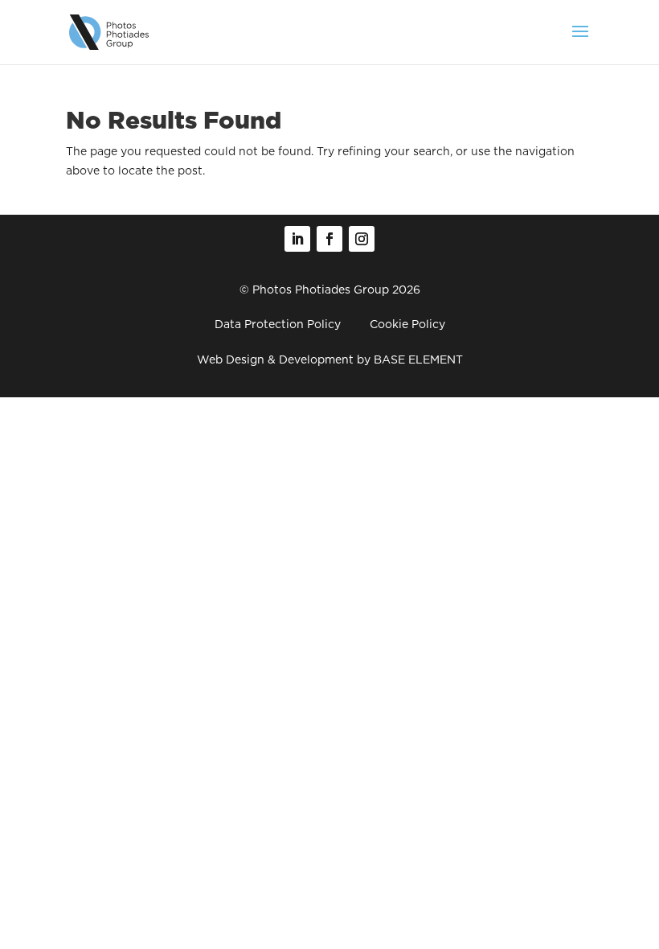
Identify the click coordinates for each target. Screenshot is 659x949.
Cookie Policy (407, 324)
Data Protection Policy (278, 324)
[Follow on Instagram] (362, 239)
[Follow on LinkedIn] (297, 239)
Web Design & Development (275, 359)
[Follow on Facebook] (329, 239)
